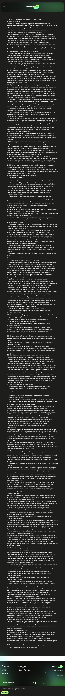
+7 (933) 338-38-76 (8, 683)
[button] (4, 7)
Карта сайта (59, 675)
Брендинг (22, 667)
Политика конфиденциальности (54, 673)
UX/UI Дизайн (24, 670)
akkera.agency (42, 683)
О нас (4, 670)
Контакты (6, 674)
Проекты (6, 666)
